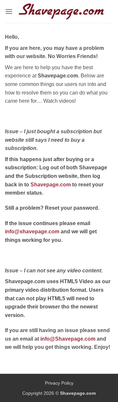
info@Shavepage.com (67, 339)
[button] (9, 11)
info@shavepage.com (32, 231)
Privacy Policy (59, 383)
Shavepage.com (50, 184)
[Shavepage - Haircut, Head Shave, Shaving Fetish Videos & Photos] (62, 11)
